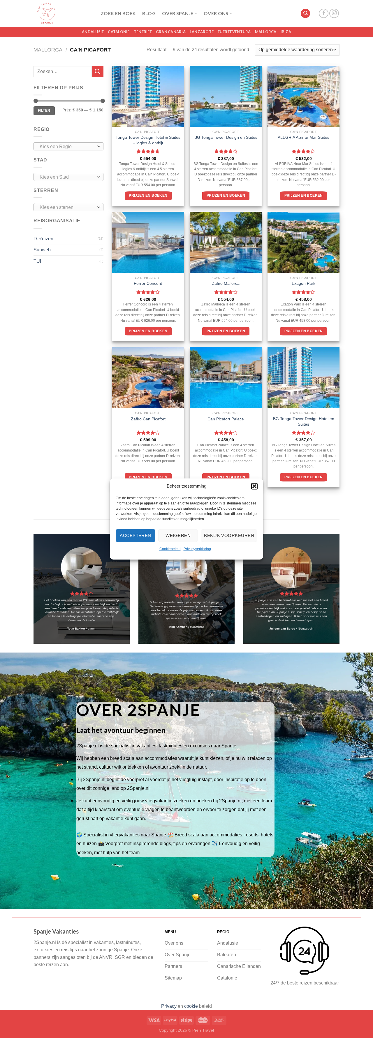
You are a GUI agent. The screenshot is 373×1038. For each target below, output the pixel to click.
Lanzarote (202, 31)
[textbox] (67, 147)
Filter (44, 111)
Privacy (169, 1006)
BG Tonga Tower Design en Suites (225, 137)
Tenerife (143, 31)
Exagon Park (303, 283)
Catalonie (118, 31)
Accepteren (135, 535)
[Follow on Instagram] (334, 13)
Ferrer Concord (148, 283)
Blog (149, 13)
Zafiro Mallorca (226, 283)
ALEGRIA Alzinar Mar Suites (303, 137)
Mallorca (266, 31)
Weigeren (178, 535)
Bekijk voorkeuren (229, 535)
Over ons (216, 13)
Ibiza (286, 31)
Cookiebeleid (170, 549)
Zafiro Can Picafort (148, 419)
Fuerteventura (234, 31)
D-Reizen (43, 238)
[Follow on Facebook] (323, 13)
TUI (37, 261)
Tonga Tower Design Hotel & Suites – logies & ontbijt (148, 140)
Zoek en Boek (118, 13)
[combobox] (68, 146)
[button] (254, 486)
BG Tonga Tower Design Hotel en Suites (303, 421)
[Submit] (97, 71)
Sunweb (42, 249)
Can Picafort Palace (225, 419)
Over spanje (177, 13)
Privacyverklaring (197, 549)
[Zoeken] (305, 13)
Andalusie (93, 31)
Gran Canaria (171, 31)
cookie (191, 1006)
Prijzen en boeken (148, 195)
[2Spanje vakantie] (63, 13)
